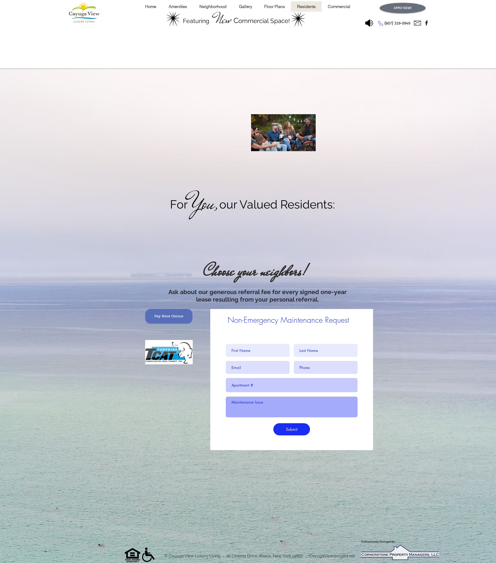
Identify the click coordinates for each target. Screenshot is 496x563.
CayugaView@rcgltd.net (332, 555)
